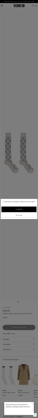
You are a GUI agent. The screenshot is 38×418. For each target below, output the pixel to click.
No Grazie (19, 215)
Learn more (12, 411)
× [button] (32, 403)
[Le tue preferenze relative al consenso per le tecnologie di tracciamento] (35, 415)
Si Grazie (19, 209)
